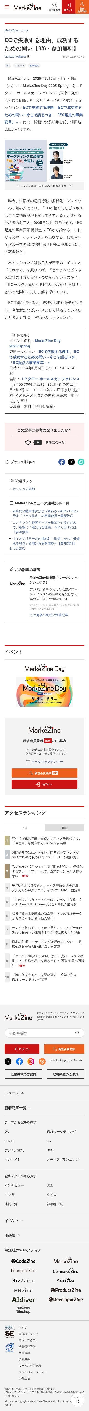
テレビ (9, 1140)
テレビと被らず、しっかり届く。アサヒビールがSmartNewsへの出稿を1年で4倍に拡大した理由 (47, 930)
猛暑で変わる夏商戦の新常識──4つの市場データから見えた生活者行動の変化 (47, 915)
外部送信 (24, 1378)
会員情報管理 (27, 1346)
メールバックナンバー (47, 761)
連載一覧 (11, 1203)
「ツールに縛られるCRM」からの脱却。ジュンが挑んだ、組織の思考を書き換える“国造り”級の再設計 (48, 960)
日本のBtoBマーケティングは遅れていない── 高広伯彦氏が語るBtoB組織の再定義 (47, 944)
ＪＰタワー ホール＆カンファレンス (50, 378)
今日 (24, 828)
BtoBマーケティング (61, 1131)
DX (7, 1131)
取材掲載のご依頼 (66, 1074)
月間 (64, 828)
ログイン (46, 784)
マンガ (9, 1194)
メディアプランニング (63, 1159)
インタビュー (14, 1185)
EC (8, 65)
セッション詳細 (24, 488)
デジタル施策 (14, 1150)
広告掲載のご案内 (23, 1074)
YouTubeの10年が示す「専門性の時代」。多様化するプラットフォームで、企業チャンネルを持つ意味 (47, 871)
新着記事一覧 (15, 1107)
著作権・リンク (28, 1333)
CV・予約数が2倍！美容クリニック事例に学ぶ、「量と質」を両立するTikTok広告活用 (47, 840)
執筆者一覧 (55, 1203)
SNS (50, 1150)
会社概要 (24, 1359)
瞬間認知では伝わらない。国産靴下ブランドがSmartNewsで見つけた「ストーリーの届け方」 (46, 854)
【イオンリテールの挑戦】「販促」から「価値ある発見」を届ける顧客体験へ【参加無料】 (46, 540)
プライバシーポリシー (32, 1372)
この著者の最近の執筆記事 (49, 615)
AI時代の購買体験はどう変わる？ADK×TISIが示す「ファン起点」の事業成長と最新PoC (45, 513)
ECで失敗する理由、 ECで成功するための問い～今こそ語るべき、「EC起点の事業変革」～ (44, 357)
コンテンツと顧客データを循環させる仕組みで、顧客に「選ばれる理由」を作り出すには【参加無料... (44, 527)
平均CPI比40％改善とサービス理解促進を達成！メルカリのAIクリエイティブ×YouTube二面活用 (46, 887)
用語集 (10, 1235)
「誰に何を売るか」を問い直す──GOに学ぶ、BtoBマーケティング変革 (45, 977)
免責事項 (24, 1353)
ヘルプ (23, 1327)
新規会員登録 (46, 773)
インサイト (13, 1159)
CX (49, 1140)
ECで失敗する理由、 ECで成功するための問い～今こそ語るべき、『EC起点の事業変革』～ (44, 114)
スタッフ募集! (27, 1340)
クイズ (51, 1194)
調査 (50, 1185)
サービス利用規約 (30, 1365)
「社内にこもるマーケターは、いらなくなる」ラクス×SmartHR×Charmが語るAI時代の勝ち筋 (47, 901)
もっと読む (17, 548)
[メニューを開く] (7, 7)
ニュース (19, 65)
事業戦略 (34, 65)
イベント (12, 1220)
